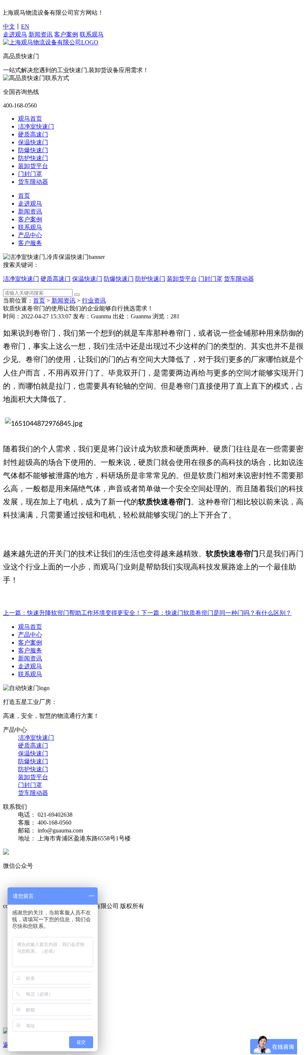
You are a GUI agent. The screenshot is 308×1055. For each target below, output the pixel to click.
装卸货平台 (33, 166)
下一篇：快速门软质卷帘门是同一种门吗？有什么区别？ (216, 613)
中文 (9, 26)
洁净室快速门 (36, 126)
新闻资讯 (41, 34)
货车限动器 (33, 182)
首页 (24, 195)
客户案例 (66, 34)
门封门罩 (30, 174)
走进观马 (15, 34)
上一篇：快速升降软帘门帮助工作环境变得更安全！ (72, 613)
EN (25, 26)
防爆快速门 (33, 150)
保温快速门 (33, 142)
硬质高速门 (33, 134)
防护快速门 (33, 158)
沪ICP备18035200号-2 (174, 906)
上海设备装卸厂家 (142, 889)
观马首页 (30, 118)
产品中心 (30, 235)
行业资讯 (94, 300)
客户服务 (30, 243)
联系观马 (92, 34)
